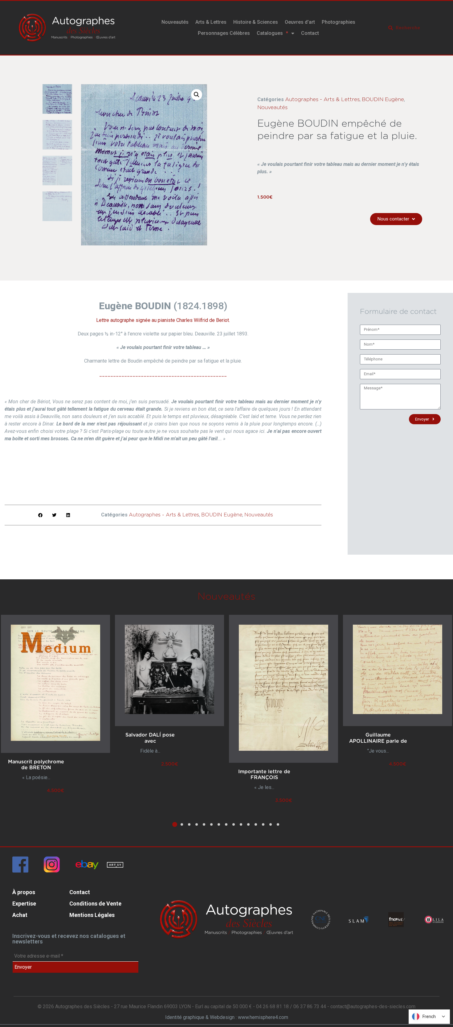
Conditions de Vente (95, 903)
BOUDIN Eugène (383, 99)
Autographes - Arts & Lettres (322, 99)
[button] (196, 94)
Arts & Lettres (210, 22)
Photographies (338, 22)
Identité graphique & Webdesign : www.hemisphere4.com (226, 1017)
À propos (23, 892)
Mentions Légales (92, 915)
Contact (310, 33)
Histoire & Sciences (255, 22)
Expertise (24, 903)
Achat (19, 915)
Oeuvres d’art (300, 22)
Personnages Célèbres (224, 33)
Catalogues (270, 33)
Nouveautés (175, 22)
